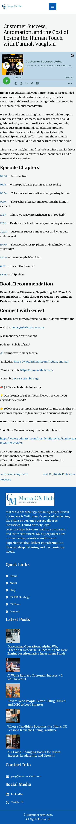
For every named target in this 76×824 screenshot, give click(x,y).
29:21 (3, 231)
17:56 (3, 223)
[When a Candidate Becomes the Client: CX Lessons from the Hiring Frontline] (13, 716)
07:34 (3, 201)
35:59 (3, 244)
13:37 (3, 214)
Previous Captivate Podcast (14, 475)
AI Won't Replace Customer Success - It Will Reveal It (35, 677)
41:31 (3, 266)
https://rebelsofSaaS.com (27, 327)
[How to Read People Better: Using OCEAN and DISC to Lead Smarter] (13, 690)
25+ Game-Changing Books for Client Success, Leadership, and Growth (33, 753)
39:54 (3, 257)
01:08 (3, 176)
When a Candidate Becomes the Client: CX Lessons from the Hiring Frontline (37, 728)
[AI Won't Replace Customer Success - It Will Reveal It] (13, 665)
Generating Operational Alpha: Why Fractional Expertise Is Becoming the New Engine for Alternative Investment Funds (37, 650)
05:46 (3, 193)
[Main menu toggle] (52, 6)
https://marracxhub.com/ (36, 370)
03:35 (3, 184)
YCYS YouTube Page (26, 378)
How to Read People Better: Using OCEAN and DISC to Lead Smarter (36, 702)
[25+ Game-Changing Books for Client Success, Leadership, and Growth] (13, 741)
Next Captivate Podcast (59, 474)
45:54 (3, 274)
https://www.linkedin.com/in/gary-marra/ (41, 361)
